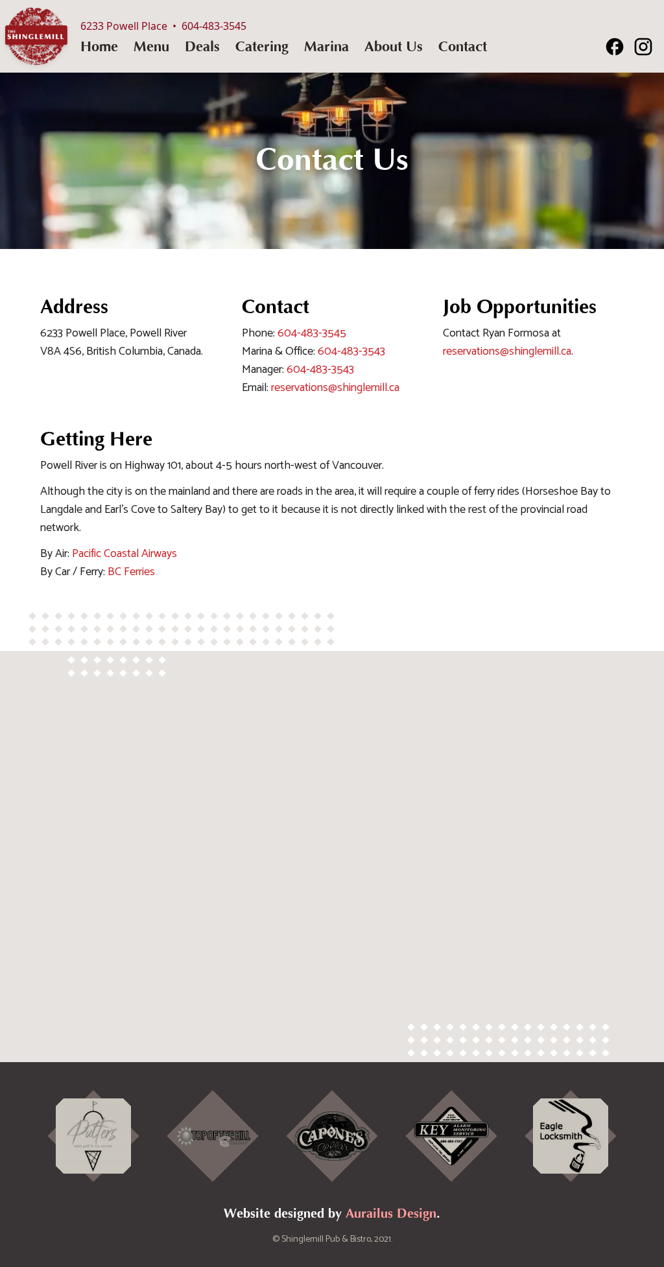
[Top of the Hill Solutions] (212, 1136)
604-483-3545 (312, 333)
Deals (202, 47)
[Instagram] (643, 46)
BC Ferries (131, 572)
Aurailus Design (391, 1213)
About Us (393, 47)
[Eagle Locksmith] (570, 1136)
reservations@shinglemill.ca (335, 387)
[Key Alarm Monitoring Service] (451, 1136)
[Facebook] (614, 46)
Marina (326, 47)
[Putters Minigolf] (93, 1136)
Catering (262, 47)
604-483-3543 (351, 351)
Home (99, 47)
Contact (462, 47)
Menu (151, 47)
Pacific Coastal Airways (124, 553)
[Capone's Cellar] (331, 1136)
